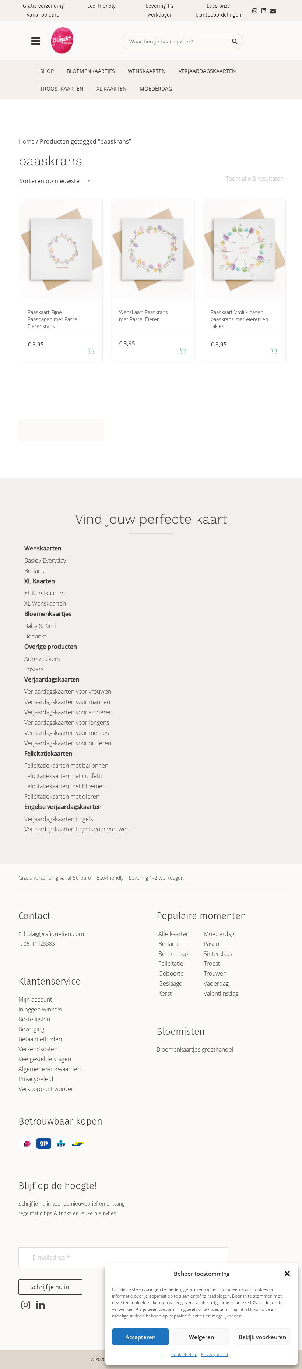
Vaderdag (216, 983)
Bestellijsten (34, 1019)
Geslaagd (170, 983)
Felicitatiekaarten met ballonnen (66, 765)
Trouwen (215, 973)
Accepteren (140, 1337)
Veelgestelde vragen (44, 1059)
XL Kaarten (111, 88)
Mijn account (35, 999)
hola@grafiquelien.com (54, 934)
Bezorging (31, 1029)
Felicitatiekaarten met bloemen (65, 786)
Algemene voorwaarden (49, 1069)
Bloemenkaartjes (91, 70)
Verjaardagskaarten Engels (58, 819)
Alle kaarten (173, 934)
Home (26, 141)
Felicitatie (170, 964)
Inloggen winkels (40, 1009)
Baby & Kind (40, 626)
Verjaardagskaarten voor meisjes (66, 733)
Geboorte (171, 973)
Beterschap (173, 954)
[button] (287, 1273)
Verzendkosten (37, 1049)
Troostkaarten (62, 88)
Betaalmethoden (40, 1039)
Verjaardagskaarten (207, 70)
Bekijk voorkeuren (262, 1337)
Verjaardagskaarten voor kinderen (68, 712)
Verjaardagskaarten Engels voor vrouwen (77, 829)
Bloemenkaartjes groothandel (195, 1049)
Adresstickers (42, 659)
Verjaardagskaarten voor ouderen (67, 743)
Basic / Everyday (45, 560)
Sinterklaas (218, 954)
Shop (47, 70)
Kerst (165, 993)
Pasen (211, 944)
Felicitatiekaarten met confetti (63, 776)
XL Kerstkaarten (44, 593)
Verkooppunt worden (46, 1089)
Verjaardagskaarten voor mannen (67, 702)
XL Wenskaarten (45, 603)
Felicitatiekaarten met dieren (61, 796)
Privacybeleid (214, 1354)
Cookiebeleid (184, 1354)
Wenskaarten (147, 70)
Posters (33, 669)
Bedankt (35, 571)
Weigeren (201, 1337)
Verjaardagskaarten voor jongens (66, 722)
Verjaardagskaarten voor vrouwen (67, 691)
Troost (212, 964)
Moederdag (156, 88)
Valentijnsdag (221, 993)
